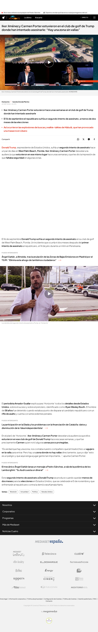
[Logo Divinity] (18, 562)
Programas (8, 518)
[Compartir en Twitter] (83, 139)
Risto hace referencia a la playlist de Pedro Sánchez (22, 13)
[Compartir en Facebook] (94, 139)
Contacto (49, 601)
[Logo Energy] (49, 570)
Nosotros (7, 505)
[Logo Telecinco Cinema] (49, 579)
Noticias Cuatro (10, 531)
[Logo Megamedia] (50, 611)
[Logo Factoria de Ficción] (79, 562)
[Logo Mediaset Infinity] (18, 554)
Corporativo (8, 511)
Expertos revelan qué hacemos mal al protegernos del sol (66, 13)
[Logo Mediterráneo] (79, 587)
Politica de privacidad (34, 599)
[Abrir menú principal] (94, 17)
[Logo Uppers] (19, 579)
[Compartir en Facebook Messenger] (89, 139)
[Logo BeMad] (79, 570)
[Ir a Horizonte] (14, 17)
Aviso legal (3, 599)
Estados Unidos (47, 492)
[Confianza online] (49, 623)
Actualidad (24, 492)
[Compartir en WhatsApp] (78, 139)
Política (35, 492)
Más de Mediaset (10, 524)
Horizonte (6, 102)
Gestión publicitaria (85, 599)
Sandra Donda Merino (20, 102)
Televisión (13, 492)
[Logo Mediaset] (49, 543)
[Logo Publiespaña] (49, 587)
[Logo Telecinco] (49, 554)
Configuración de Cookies (53, 599)
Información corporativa (17, 599)
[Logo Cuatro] (79, 554)
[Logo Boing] (19, 570)
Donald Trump (9, 147)
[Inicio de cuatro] (3, 17)
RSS (94, 599)
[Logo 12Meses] (79, 579)
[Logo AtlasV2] (19, 587)
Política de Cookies (69, 599)
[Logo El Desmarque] (49, 562)
